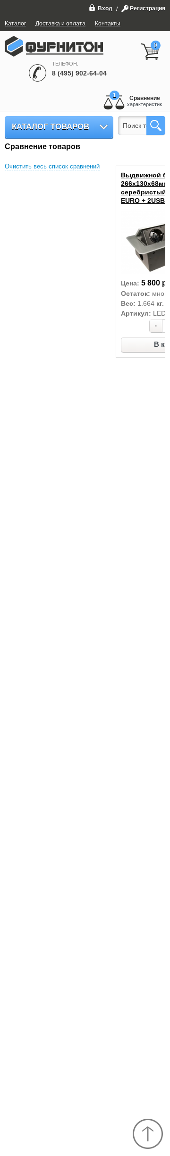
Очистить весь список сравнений (52, 166)
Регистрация (147, 8)
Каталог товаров (50, 126)
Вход (105, 8)
